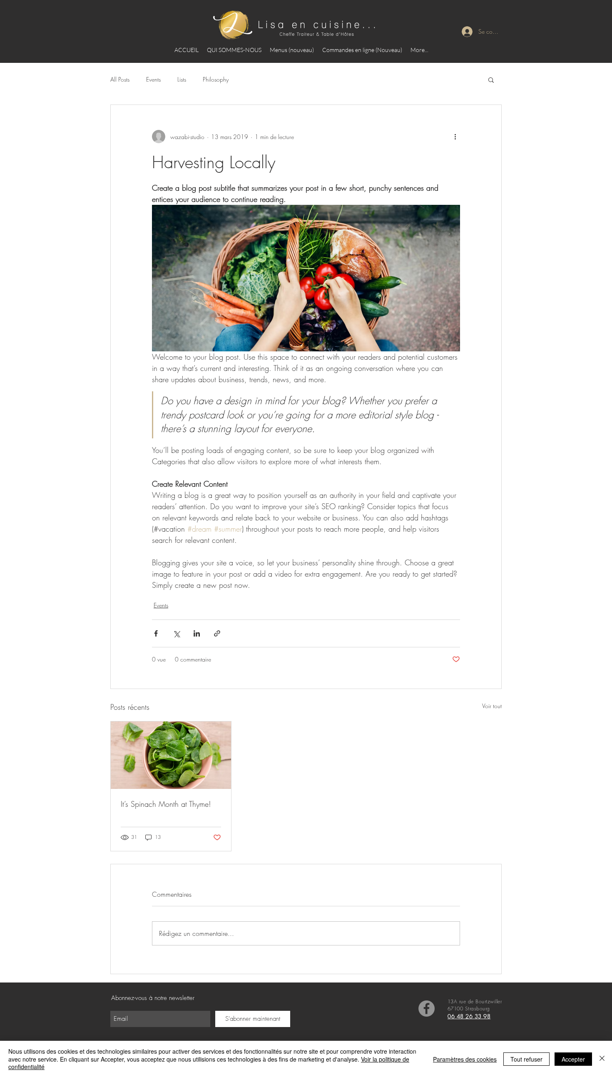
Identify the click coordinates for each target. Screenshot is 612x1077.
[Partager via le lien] (217, 633)
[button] (491, 79)
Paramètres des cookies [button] (465, 1059)
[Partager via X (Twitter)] (176, 633)
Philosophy (216, 79)
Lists (181, 79)
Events (153, 79)
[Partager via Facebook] (156, 633)
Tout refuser (526, 1059)
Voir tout (492, 706)
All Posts (119, 79)
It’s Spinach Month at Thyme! (166, 804)
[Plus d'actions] (455, 137)
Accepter (573, 1059)
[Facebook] (426, 1008)
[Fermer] (602, 1058)
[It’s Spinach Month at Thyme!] (171, 755)
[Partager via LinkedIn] (197, 633)
